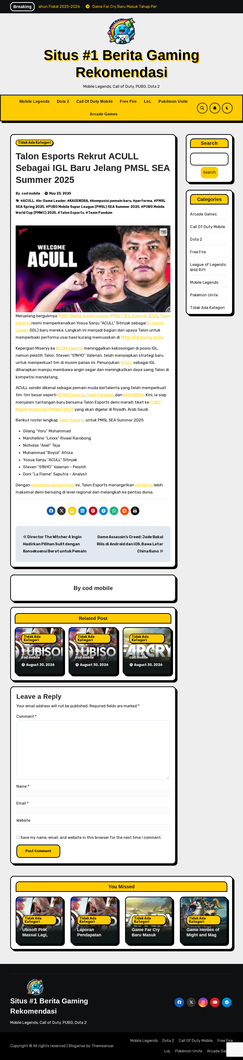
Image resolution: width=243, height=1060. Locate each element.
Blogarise (77, 1046)
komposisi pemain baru (111, 201)
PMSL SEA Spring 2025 (142, 337)
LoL (148, 101)
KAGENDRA (79, 201)
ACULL (28, 201)
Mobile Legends (34, 101)
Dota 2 (63, 101)
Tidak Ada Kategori (34, 143)
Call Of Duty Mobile (94, 101)
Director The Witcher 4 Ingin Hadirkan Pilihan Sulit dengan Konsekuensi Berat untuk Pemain (54, 544)
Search (209, 143)
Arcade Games (104, 114)
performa (143, 201)
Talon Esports (72, 213)
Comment (26, 716)
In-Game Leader (51, 201)
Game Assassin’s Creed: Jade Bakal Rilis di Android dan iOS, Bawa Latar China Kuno (130, 544)
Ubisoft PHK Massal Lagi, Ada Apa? (35, 934)
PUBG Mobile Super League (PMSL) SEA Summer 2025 (93, 207)
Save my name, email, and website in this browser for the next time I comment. (91, 837)
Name (22, 786)
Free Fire (128, 101)
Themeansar (102, 1046)
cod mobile (31, 193)
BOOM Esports (69, 348)
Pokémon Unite (173, 101)
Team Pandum (100, 213)
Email (22, 803)
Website (23, 820)
